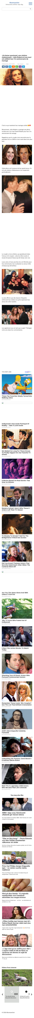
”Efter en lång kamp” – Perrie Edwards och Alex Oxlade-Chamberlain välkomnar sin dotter (17, 840)
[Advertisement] (17, 32)
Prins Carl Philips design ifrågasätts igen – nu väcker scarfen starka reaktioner (16, 868)
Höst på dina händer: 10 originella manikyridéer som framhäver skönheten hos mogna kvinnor (15, 895)
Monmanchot (14, 3)
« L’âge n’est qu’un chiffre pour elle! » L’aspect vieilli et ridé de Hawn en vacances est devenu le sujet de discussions (16, 951)
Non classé (20, 64)
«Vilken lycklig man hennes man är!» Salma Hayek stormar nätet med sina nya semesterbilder (16, 923)
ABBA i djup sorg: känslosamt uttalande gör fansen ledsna (13, 814)
